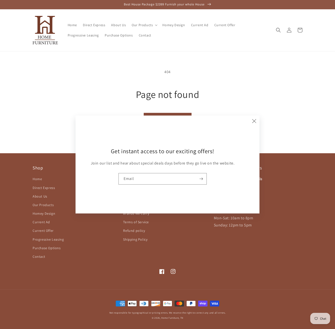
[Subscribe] (201, 179)
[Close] (254, 121)
